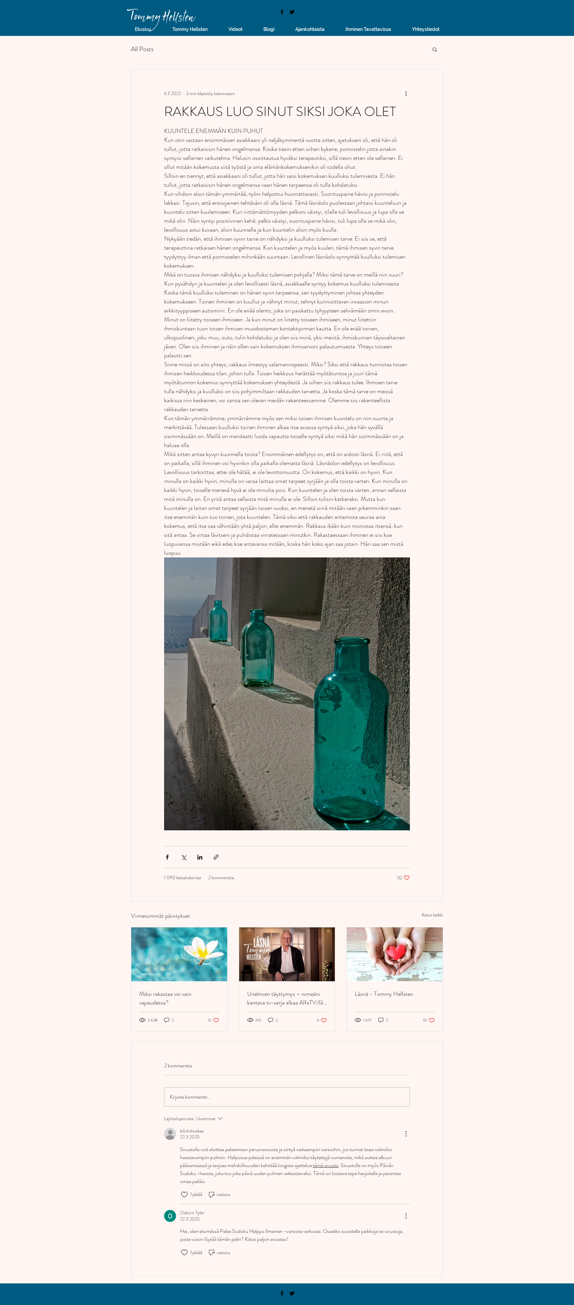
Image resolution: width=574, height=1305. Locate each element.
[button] (434, 49)
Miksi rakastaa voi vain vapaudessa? (165, 998)
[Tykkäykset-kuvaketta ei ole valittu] (184, 1195)
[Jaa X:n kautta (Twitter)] (183, 857)
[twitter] (292, 12)
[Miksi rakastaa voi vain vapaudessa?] (179, 954)
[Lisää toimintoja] (406, 93)
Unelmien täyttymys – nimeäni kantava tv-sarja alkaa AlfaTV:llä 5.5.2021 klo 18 (285, 998)
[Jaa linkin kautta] (216, 857)
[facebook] (282, 12)
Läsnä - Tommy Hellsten (384, 994)
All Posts (142, 49)
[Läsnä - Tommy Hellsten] (395, 954)
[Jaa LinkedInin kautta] (200, 857)
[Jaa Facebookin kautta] (167, 857)
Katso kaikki (432, 914)
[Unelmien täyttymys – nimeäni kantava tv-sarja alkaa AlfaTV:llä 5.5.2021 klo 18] (287, 954)
